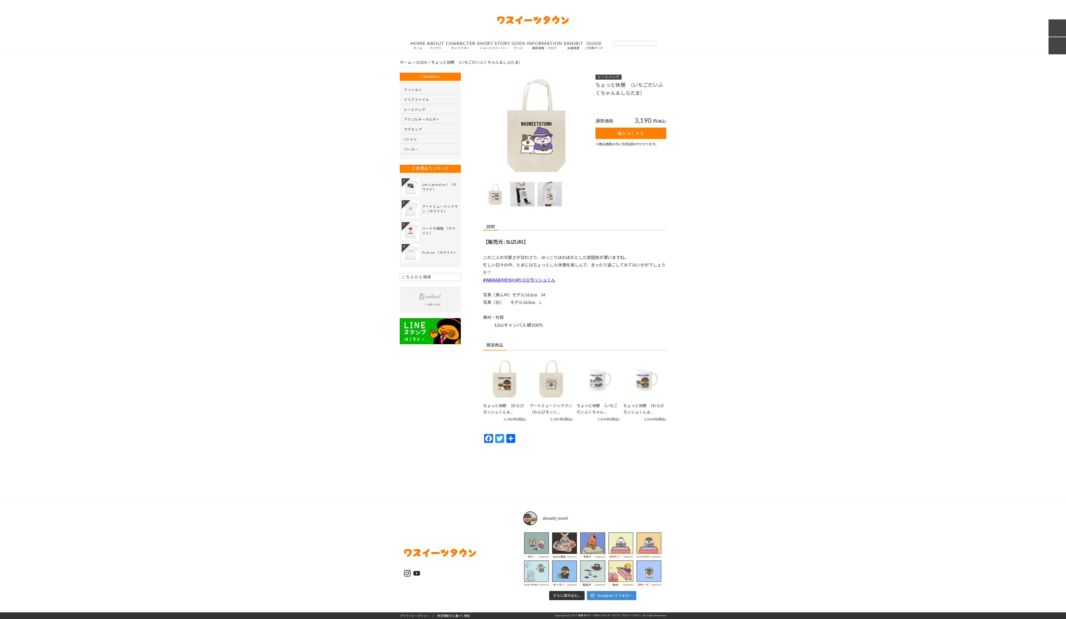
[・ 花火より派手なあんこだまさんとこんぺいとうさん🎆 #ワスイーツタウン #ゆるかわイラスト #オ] (536, 545)
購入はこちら (631, 133)
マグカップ (413, 129)
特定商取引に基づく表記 (453, 615)
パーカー (411, 149)
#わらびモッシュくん (535, 279)
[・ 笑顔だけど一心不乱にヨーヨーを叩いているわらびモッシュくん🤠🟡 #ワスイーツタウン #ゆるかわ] (564, 573)
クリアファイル (416, 100)
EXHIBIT (574, 45)
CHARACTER (460, 45)
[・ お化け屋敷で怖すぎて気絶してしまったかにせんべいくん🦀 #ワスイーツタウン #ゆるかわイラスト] (564, 545)
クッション (413, 90)
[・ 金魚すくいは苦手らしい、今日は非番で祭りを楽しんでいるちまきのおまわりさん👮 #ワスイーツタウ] (621, 545)
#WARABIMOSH (499, 279)
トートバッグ (608, 77)
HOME (418, 45)
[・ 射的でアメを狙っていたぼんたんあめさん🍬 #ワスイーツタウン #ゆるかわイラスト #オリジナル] (621, 573)
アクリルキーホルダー (422, 119)
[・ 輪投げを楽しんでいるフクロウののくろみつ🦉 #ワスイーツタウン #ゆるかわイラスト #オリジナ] (592, 573)
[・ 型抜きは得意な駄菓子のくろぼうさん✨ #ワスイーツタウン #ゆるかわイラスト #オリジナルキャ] (592, 545)
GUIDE (594, 45)
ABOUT (435, 45)
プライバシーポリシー (415, 615)
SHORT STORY (493, 45)
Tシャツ (410, 139)
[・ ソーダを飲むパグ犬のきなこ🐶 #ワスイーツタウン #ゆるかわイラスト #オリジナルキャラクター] (649, 573)
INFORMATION (544, 45)
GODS (518, 45)
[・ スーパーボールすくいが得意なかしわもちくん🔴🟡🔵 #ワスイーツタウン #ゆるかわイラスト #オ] (649, 545)
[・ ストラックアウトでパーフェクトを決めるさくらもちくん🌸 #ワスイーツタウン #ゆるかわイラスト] (536, 573)
